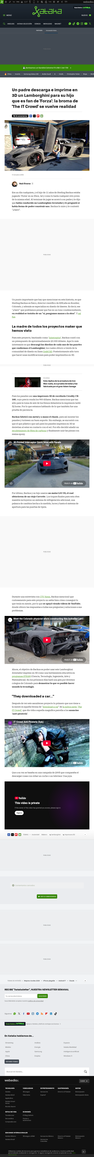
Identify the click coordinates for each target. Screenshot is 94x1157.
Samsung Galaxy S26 (31, 74)
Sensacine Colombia (44, 1140)
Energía (37, 1047)
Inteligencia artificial (71, 1051)
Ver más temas (12, 1061)
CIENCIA (38, 24)
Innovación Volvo (51, 30)
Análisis (37, 1042)
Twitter (89, 23)
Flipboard (38, 116)
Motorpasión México (79, 1137)
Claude (72, 981)
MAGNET (58, 24)
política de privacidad (35, 1001)
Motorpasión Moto (82, 1095)
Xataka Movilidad (70, 1047)
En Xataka (46, 378)
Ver (48, 896)
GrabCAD (47, 351)
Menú (9, 15)
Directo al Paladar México (64, 1137)
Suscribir (43, 996)
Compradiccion (10, 1122)
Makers (44, 834)
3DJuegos (26, 1092)
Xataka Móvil (9, 1095)
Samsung (38, 1051)
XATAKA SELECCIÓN (24, 24)
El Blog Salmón (28, 1115)
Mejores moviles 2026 (32, 981)
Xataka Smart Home (10, 1102)
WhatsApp (69, 23)
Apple (7, 1051)
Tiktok (73, 23)
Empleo (37, 1056)
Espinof (43, 1095)
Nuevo (85, 15)
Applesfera (9, 1098)
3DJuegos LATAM (29, 1136)
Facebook (30, 116)
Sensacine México (47, 1136)
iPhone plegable (49, 981)
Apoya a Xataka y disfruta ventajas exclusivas (42, 1024)
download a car (50, 706)
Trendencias (9, 1115)
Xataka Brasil (10, 1139)
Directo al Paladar (64, 1092)
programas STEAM (21, 676)
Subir (82, 1081)
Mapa (85, 74)
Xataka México (10, 1136)
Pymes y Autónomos (27, 1119)
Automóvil (35, 834)
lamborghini (56, 834)
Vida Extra (26, 1095)
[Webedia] (12, 1080)
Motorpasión (79, 1092)
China (9, 74)
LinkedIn (51, 1013)
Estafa (61, 74)
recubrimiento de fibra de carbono (29, 430)
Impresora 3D (70, 834)
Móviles (8, 1047)
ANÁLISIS (10, 24)
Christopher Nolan (73, 74)
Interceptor (55, 337)
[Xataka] (2, 2)
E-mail (41, 116)
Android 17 (62, 981)
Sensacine (44, 1092)
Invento (17, 74)
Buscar (85, 1072)
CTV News (45, 596)
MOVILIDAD (47, 24)
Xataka (47, 11)
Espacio (67, 1042)
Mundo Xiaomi (10, 1106)
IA (54, 74)
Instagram (81, 23)
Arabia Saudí (46, 74)
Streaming (9, 1042)
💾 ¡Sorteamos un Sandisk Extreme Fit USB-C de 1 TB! (45, 67)
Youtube (85, 23)
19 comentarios (21, 116)
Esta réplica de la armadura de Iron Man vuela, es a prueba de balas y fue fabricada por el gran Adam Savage (60, 383)
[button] (26, 183)
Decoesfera (9, 1118)
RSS (42, 1013)
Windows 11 (68, 1056)
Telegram (77, 23)
